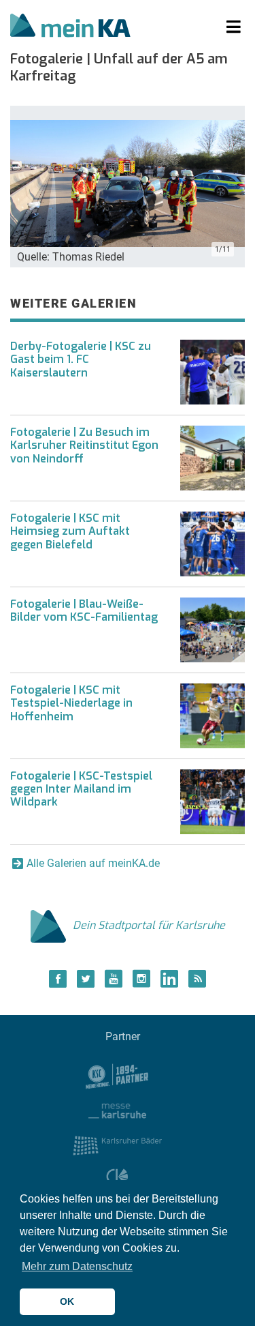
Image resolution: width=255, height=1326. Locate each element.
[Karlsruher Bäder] (117, 1144)
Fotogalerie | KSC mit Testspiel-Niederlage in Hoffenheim (71, 703)
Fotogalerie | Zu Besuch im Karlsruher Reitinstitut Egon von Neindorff (84, 445)
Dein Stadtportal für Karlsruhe (149, 925)
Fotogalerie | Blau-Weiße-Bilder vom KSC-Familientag (84, 610)
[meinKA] (70, 27)
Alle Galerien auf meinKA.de (93, 863)
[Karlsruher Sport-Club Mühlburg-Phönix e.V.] (117, 1075)
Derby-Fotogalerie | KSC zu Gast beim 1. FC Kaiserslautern (80, 359)
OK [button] (67, 1301)
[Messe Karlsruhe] (117, 1110)
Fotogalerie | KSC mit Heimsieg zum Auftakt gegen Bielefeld (70, 531)
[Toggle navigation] (233, 27)
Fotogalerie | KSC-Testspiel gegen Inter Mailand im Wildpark (81, 789)
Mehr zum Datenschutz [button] (77, 1266)
